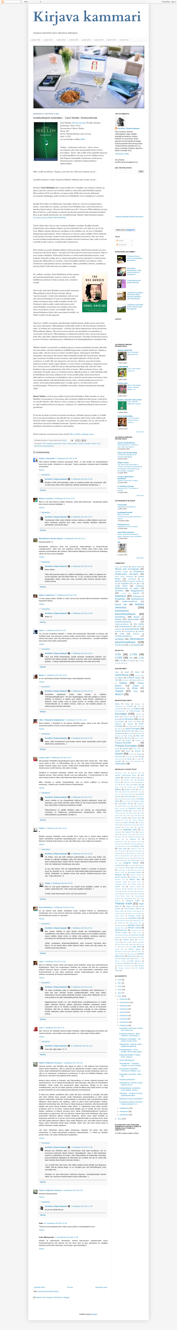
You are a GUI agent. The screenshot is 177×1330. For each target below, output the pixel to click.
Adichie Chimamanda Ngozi (125, 775)
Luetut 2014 (86, 40)
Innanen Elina (136, 841)
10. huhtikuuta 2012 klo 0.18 (81, 1046)
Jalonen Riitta (125, 846)
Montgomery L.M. (136, 877)
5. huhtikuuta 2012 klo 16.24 (55, 828)
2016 (120, 986)
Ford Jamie (126, 815)
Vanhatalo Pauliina (121, 951)
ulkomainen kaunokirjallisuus (44, 446)
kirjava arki (121, 604)
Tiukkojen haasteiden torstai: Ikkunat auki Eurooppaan (135, 307)
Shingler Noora (120, 928)
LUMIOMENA (123, 367)
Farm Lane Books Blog (127, 453)
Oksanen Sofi (119, 889)
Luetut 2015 (73, 40)
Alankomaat (118, 706)
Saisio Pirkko (119, 916)
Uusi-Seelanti (119, 759)
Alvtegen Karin (129, 780)
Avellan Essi (131, 787)
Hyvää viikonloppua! (126, 1060)
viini (129, 645)
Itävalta (130, 721)
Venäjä (129, 759)
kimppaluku (120, 599)
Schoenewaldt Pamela (122, 920)
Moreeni (134, 680)
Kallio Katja (122, 848)
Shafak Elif (121, 923)
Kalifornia (118, 724)
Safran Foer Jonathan (135, 913)
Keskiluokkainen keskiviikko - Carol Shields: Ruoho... (130, 1089)
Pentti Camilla (137, 893)
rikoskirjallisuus (130, 631)
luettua (118, 619)
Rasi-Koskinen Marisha (132, 909)
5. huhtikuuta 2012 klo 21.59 (54, 961)
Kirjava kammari (87, 16)
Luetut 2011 (124, 40)
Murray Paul (136, 882)
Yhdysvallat (120, 764)
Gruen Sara (129, 827)
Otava (64, 443)
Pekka (41, 828)
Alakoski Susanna (130, 778)
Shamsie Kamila (120, 925)
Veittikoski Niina (136, 951)
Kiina (127, 726)
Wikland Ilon (129, 963)
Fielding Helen (136, 810)
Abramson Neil (136, 773)
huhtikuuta (124, 1025)
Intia (134, 717)
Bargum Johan (130, 789)
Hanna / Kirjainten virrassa (50, 1063)
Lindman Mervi (120, 865)
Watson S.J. (138, 958)
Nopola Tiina (120, 886)
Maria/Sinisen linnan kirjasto (51, 539)
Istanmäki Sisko (132, 844)
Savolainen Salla (134, 918)
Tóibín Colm (119, 949)
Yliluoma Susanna (124, 968)
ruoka (122, 634)
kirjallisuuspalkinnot (129, 601)
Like (116, 680)
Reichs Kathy (119, 911)
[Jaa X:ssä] (80, 440)
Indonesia (126, 716)
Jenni (41, 630)
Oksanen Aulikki (135, 886)
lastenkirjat (120, 617)
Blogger (94, 1314)
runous (141, 631)
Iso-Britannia (127, 719)
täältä (82, 139)
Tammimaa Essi (136, 935)
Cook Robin (126, 801)
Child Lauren (140, 796)
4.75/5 (44, 443)
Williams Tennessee (124, 965)
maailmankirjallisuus (122, 624)
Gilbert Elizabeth (129, 822)
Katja (84, 434)
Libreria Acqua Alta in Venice (128, 480)
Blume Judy (137, 792)
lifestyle (136, 617)
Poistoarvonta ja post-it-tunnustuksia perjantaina (134, 258)
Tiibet (133, 756)
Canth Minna (128, 796)
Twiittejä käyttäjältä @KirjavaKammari (129, 217)
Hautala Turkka (127, 834)
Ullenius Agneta (134, 949)
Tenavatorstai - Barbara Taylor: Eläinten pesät (131, 1084)
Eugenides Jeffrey (134, 808)
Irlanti (117, 719)
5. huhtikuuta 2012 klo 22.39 (81, 566)
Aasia (117, 704)
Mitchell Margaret (121, 877)
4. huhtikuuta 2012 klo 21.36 (66, 458)
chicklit (123, 593)
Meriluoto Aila (120, 875)
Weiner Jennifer (120, 961)
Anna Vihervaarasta (126, 532)
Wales (127, 761)
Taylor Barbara (132, 937)
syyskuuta (124, 1009)
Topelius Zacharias (138, 942)
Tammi (119, 691)
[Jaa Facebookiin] (83, 440)
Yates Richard (139, 966)
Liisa (41, 961)
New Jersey (128, 736)
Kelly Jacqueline (120, 851)
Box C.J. (118, 794)
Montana (118, 736)
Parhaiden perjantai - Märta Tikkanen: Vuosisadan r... (129, 1035)
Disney (117, 566)
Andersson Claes (129, 782)
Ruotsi (117, 751)
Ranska (126, 748)
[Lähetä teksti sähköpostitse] (71, 440)
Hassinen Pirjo (130, 832)
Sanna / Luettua (45, 498)
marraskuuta (125, 1002)
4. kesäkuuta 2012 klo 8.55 (72, 1190)
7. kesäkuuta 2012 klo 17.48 (81, 1147)
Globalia (125, 567)
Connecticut (119, 709)
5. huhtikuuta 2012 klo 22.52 (81, 928)
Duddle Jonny (126, 806)
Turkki (139, 756)
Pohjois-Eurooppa (126, 745)
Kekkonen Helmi (135, 848)
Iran (140, 716)
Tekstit (120, 241)
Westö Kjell (118, 963)
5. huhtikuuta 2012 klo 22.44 (81, 691)
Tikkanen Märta (128, 940)
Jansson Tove (138, 846)
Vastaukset (45, 475)
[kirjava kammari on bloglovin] (125, 231)
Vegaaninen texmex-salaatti (128, 526)
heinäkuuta (124, 1016)
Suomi (119, 753)
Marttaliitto (125, 680)
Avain (127, 672)
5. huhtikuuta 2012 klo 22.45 (81, 738)
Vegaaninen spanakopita (127, 507)
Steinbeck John (136, 930)
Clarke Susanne (131, 799)
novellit (138, 626)
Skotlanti (138, 751)
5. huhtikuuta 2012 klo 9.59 (55, 630)
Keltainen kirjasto (121, 572)
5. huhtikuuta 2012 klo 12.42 (76, 720)
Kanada (49, 443)
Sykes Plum (136, 932)
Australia (130, 706)
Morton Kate (135, 879)
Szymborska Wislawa (121, 935)
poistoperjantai (132, 629)
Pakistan (138, 740)
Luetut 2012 (111, 40)
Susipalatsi (125, 583)
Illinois (117, 717)
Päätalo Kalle (123, 903)
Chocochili (122, 505)
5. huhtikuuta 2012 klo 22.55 (81, 987)
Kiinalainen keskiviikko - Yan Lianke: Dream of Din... (130, 1040)
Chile (139, 706)
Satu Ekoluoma (45, 907)
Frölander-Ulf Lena (121, 820)
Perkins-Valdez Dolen (122, 896)
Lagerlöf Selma (137, 858)
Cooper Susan (139, 801)
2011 (120, 1119)
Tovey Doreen (121, 944)
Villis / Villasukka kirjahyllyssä (51, 720)
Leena (91, 434)
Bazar (137, 672)
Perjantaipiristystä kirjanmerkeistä (134, 281)
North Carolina (139, 738)
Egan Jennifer (120, 808)
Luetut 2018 (35, 40)
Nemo (142, 680)
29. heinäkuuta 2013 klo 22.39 (55, 1223)
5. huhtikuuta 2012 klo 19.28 (63, 907)
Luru (41, 1028)
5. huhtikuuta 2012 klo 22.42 (81, 653)
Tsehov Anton (124, 947)
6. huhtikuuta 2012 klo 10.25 (61, 883)
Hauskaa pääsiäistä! (127, 1079)
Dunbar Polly (137, 806)
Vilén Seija (130, 954)
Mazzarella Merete (134, 872)
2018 (120, 980)
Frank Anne (137, 815)
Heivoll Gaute (139, 834)
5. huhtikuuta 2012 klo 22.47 (81, 797)
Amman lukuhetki (125, 350)
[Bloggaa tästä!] (78, 440)
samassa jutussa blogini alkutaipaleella (49, 217)
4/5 (131, 658)
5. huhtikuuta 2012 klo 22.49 (81, 854)
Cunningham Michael (125, 803)
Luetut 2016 (61, 40)
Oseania (128, 740)
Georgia (138, 714)
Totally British (121, 586)
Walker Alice (132, 956)
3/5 (134, 661)
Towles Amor (132, 944)
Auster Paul (119, 787)
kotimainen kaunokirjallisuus (125, 612)
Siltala (135, 688)
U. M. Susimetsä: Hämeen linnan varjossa (134, 420)
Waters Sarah (126, 958)
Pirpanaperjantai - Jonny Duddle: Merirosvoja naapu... (131, 1051)
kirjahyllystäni (137, 599)
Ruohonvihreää (78, 122)
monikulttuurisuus (125, 626)
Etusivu (70, 1287)
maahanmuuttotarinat (123, 622)
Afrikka (127, 704)
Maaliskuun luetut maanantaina (131, 1099)
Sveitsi (131, 754)
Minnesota (120, 733)
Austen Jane (137, 785)
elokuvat (136, 593)
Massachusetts (129, 731)
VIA (119, 542)
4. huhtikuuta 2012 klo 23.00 (66, 595)
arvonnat (119, 591)
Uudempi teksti (39, 1287)
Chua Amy (120, 799)
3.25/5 (128, 661)
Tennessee (118, 756)
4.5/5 (118, 654)
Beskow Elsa (126, 792)
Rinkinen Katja (132, 911)
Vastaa (41, 470)
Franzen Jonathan (121, 818)
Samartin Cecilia (134, 916)
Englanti (137, 709)
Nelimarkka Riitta (121, 884)
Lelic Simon (131, 860)
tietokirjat (119, 639)
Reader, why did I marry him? (130, 400)
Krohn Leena (129, 855)
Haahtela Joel (130, 829)
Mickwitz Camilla (135, 875)
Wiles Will (140, 963)
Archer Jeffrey (125, 784)
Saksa (128, 751)
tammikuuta (124, 1115)
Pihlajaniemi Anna (130, 898)
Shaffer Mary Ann (135, 923)
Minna (72, 434)
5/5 (124, 663)
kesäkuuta (124, 1019)
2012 (120, 996)
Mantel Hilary (119, 872)
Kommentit (122, 245)
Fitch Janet (118, 813)
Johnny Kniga (139, 675)
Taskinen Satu (120, 937)
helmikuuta (124, 1111)
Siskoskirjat (132, 579)
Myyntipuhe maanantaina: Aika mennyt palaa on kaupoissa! (134, 271)
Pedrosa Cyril (126, 893)
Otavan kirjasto (72, 443)
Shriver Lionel (134, 928)
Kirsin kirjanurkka (125, 416)
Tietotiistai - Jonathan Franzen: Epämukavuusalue (131, 1094)
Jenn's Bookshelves (126, 443)
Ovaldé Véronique (128, 891)
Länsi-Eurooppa (132, 728)
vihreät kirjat (119, 645)
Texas (127, 756)
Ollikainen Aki (131, 889)
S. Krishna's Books (126, 486)
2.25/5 (140, 660)
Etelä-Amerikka (120, 711)
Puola (117, 748)
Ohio (119, 740)
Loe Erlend (127, 868)
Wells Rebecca (135, 961)
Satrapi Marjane (120, 918)
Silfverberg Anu (121, 930)
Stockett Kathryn (121, 932)
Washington (137, 761)
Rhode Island (136, 748)
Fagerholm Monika (121, 811)
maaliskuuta (124, 1108)
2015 (120, 990)
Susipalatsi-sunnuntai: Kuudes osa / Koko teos (131, 1029)
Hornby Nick (119, 839)
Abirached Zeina (121, 773)
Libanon (119, 728)
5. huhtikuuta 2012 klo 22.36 (81, 479)
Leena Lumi (44, 758)
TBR (134, 583)
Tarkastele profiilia (122, 154)
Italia (139, 719)
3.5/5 (121, 661)
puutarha (118, 631)
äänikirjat (137, 645)
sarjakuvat (136, 634)
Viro (136, 759)
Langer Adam (119, 860)
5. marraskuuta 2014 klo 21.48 (66, 1237)
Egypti (129, 708)
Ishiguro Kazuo (120, 844)
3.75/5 (141, 658)
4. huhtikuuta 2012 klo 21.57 (64, 498)
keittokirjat (137, 596)
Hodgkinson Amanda (134, 837)
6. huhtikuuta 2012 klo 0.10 (54, 1028)
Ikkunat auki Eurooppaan (127, 569)
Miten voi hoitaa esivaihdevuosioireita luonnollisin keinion (129, 517)
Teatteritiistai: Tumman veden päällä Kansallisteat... (130, 1045)
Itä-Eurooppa (119, 721)
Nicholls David (136, 884)
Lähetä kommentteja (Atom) (48, 1291)
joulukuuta (124, 999)
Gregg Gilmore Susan (129, 825)
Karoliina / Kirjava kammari (56, 479)
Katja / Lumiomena (46, 595)
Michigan (141, 731)
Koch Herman (137, 853)
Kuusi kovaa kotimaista (124, 576)
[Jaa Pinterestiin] (85, 440)
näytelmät (118, 629)
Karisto (120, 678)
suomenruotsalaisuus (123, 636)
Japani (138, 721)
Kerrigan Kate (133, 851)
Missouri (139, 733)
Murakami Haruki (121, 882)
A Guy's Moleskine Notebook (125, 478)
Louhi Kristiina (139, 868)
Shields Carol (95, 443)
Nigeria (121, 738)
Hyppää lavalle (136, 567)
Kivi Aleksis (126, 853)
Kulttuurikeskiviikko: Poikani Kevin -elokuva (129, 1056)
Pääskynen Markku (133, 901)
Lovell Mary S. (122, 870)
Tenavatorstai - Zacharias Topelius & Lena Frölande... (130, 1064)
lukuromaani (57, 443)
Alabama (138, 704)
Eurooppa (121, 713)
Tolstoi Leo (125, 942)
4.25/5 (118, 657)
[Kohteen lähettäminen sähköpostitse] (76, 440)
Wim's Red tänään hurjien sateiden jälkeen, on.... (134, 387)
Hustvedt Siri (135, 839)
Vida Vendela (119, 954)
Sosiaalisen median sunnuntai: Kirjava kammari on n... (131, 1103)
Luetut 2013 (98, 40)
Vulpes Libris (123, 463)
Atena (117, 672)
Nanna (41, 675)
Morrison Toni (120, 879)
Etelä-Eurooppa (135, 711)
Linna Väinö (132, 865)
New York (140, 736)
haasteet (120, 596)
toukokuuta (124, 1022)
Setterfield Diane (138, 920)
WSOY (119, 694)
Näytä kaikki (140, 432)
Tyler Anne (136, 947)
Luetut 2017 (48, 40)
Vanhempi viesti (101, 1287)
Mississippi (130, 733)
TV (140, 583)
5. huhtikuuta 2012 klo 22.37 (81, 517)
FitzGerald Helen (131, 813)
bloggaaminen (137, 591)
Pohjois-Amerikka (84, 443)
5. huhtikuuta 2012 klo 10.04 (56, 675)
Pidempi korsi (123, 525)
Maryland (118, 731)
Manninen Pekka (136, 870)
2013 (120, 993)
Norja (129, 738)
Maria (78, 434)
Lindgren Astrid (130, 863)
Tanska (139, 754)
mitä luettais (139, 624)
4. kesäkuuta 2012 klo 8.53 (72, 1063)
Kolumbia (134, 726)
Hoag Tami (121, 837)
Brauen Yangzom (129, 794)
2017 (120, 983)
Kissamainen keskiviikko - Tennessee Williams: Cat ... (130, 1070)
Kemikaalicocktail (125, 512)
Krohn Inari (118, 855)
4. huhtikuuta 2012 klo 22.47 (74, 539)
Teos (135, 691)
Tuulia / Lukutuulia (47, 458)
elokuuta (123, 1012)
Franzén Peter (136, 818)
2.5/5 (116, 663)
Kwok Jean (126, 858)
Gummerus (121, 674)
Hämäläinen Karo (121, 841)
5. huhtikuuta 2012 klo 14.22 (60, 758)
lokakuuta (124, 1006)
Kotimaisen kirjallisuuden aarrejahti (129, 572)
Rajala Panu (130, 906)
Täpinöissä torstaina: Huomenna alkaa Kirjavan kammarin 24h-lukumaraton (135, 296)
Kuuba (142, 726)
